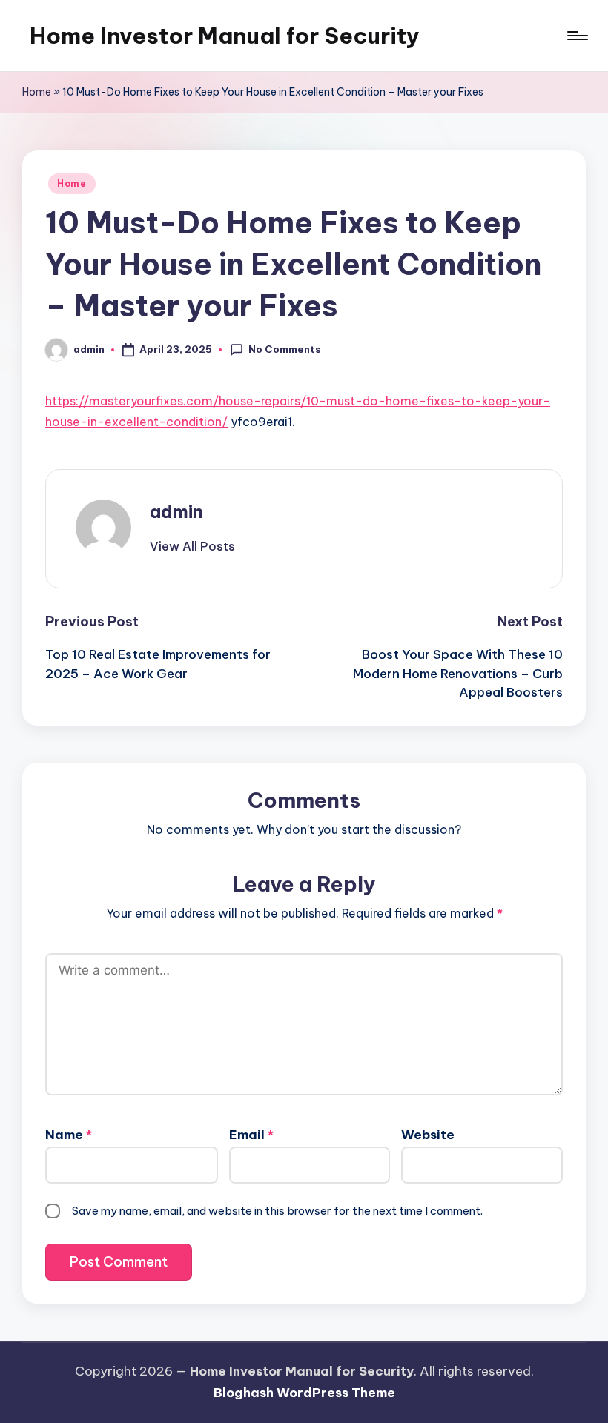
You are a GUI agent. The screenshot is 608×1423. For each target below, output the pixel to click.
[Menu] (576, 35)
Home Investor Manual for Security (225, 35)
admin (176, 511)
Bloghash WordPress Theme (304, 1392)
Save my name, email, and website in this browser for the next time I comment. (277, 1211)
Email (251, 1135)
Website (428, 1135)
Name (68, 1135)
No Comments (284, 349)
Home (36, 92)
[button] (192, 546)
